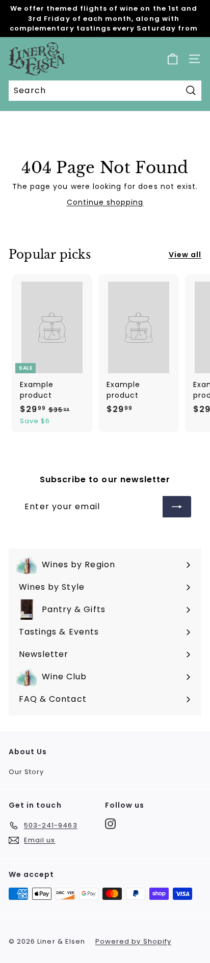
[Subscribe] (177, 506)
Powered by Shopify (133, 941)
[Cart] (173, 58)
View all (185, 255)
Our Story (26, 772)
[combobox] (105, 90)
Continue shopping (105, 202)
